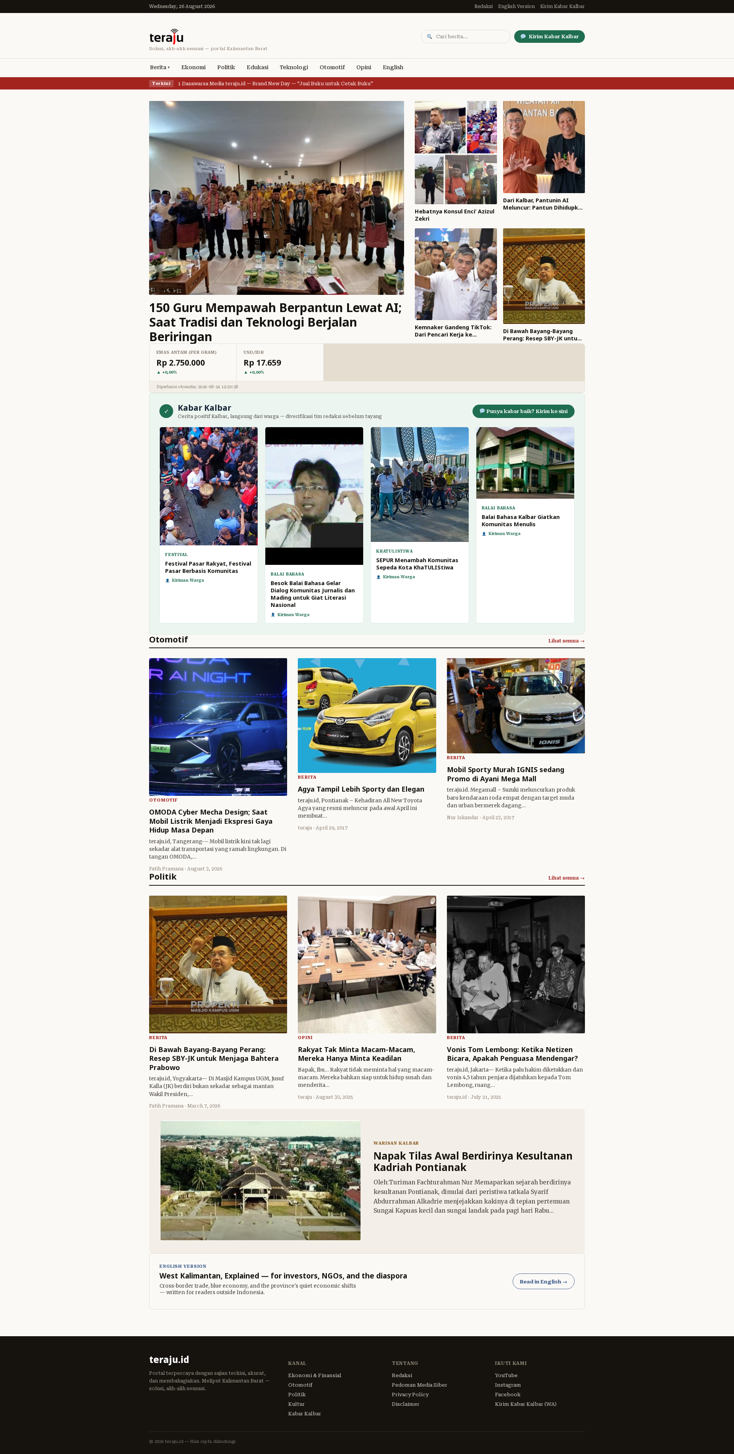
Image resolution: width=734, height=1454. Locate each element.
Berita (158, 67)
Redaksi (483, 6)
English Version (516, 6)
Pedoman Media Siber (419, 1385)
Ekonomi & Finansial (314, 1375)
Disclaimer (405, 1404)
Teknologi (294, 67)
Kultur (296, 1404)
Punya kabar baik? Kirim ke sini (526, 411)
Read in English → (543, 1282)
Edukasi (257, 67)
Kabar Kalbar (304, 1414)
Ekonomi (193, 67)
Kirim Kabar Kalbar (562, 6)
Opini (363, 67)
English (393, 67)
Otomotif (332, 67)
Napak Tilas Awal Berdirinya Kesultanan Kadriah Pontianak (473, 1161)
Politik (226, 67)
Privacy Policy (410, 1394)
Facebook (508, 1394)
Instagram (508, 1385)
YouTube (506, 1375)
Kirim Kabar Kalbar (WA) (526, 1404)
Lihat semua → (566, 641)
